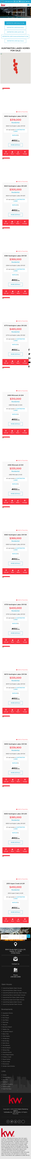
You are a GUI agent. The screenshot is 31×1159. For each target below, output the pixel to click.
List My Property (8, 1084)
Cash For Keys (7, 1088)
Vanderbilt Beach (8, 1031)
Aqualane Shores (8, 1013)
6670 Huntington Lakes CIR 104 (15, 674)
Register (23, 1)
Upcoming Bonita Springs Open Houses (15, 992)
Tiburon (5, 1024)
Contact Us (15, 964)
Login (17, 1)
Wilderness (6, 1038)
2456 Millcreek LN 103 (15, 465)
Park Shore (6, 1043)
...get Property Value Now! (14, 931)
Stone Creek (6, 1061)
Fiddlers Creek (7, 1057)
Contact (5, 1081)
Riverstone (6, 1063)
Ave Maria (5, 1020)
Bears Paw (6, 1033)
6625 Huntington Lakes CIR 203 (15, 186)
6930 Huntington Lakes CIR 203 (15, 814)
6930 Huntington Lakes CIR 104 (15, 744)
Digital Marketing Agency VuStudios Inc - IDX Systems (16, 1110)
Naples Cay (6, 1029)
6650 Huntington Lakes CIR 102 (15, 116)
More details (15, 145)
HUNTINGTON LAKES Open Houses (15, 40)
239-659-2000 (16, 977)
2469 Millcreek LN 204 (15, 395)
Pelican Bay (6, 1050)
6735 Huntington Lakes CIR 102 (15, 604)
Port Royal (6, 1017)
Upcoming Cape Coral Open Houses (13, 999)
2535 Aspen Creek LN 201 (15, 883)
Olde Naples (6, 1036)
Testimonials (6, 1086)
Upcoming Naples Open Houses (12, 988)
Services (5, 1079)
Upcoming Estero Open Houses (12, 990)
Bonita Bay (6, 1040)
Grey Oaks (6, 1015)
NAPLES (14, 135)
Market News (7, 1077)
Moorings (5, 1022)
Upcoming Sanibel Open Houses (12, 1004)
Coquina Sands (7, 1052)
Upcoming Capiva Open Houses (12, 1002)
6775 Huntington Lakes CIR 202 (15, 325)
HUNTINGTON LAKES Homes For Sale (15, 23)
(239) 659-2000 (9, 1)
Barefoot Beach (7, 1027)
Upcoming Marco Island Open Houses (14, 995)
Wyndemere (6, 1045)
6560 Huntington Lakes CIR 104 (15, 535)
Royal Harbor (7, 1059)
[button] (17, 72)
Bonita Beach (7, 1047)
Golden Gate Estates (9, 1066)
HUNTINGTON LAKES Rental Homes (15, 27)
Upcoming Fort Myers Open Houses (13, 997)
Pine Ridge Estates (8, 1054)
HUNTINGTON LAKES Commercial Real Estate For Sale (15, 36)
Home (8, 12)
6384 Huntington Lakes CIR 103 (15, 256)
